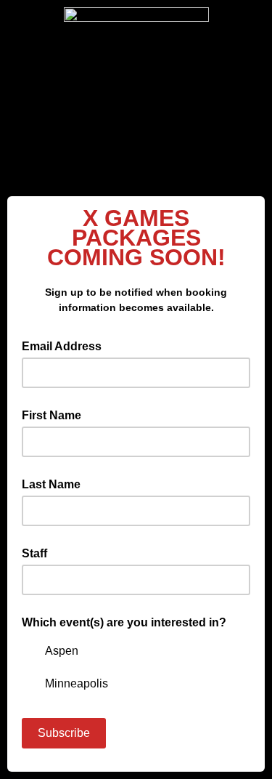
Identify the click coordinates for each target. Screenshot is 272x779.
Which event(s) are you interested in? (124, 622)
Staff (34, 553)
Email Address (66, 345)
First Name (51, 415)
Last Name (51, 484)
